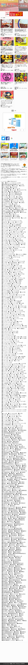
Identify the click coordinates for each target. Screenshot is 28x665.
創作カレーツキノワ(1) (21, 463)
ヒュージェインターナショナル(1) (10, 363)
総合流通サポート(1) (19, 589)
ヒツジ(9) (17, 360)
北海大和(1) (15, 468)
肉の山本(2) (22, 594)
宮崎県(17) (5, 510)
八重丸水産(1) (19, 461)
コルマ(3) (23, 292)
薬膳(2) (11, 602)
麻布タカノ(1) (20, 640)
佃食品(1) (16, 451)
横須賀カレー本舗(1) (7, 553)
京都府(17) (22, 447)
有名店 (18, 35)
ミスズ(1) (23, 397)
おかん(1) (11, 191)
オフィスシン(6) (6, 264)
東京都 (22, 35)
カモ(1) (10, 272)
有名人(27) (23, 542)
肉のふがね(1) (6, 594)
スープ (2, 53)
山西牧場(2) (22, 518)
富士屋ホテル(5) (6, 511)
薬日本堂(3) (20, 601)
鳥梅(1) (4, 637)
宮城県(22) (5, 508)
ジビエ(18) (11, 311)
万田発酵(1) (5, 428)
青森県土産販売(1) (14, 622)
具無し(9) (12, 462)
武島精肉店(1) (12, 554)
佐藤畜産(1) (5, 454)
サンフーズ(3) (15, 303)
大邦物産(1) (10, 500)
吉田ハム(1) (17, 479)
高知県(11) (23, 631)
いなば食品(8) (6, 190)
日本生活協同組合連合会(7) (18, 538)
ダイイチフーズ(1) (7, 332)
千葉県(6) (23, 472)
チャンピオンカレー (20, 52)
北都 (17, 88)
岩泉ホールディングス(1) (8, 522)
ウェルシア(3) (6, 244)
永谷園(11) (18, 557)
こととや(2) (12, 197)
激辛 (4, 17)
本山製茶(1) (5, 545)
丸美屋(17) (16, 441)
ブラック (25, 53)
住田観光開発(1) (6, 452)
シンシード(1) (6, 307)
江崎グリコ (4, 70)
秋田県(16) (19, 582)
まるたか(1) (23, 212)
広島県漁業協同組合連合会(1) (16, 529)
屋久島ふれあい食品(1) (8, 515)
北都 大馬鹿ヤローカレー (21, 83)
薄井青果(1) (13, 601)
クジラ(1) (19, 282)
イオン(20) (5, 240)
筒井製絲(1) (16, 585)
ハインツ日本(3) (19, 353)
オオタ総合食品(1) (13, 262)
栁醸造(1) (19, 549)
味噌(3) (4, 483)
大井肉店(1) (13, 491)
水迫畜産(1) (5, 557)
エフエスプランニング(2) (8, 253)
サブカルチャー (4, 107)
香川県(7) (19, 630)
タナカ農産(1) (21, 328)
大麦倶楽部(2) (15, 503)
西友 (3, 34)
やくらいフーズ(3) (7, 219)
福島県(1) (12, 581)
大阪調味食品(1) (6, 503)
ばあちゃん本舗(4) (7, 211)
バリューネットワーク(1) (8, 359)
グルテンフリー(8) (7, 289)
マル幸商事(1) (23, 395)
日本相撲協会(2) (6, 539)
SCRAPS (23, 663)
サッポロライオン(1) (17, 296)
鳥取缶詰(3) (12, 636)
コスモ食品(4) (16, 292)
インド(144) (5, 243)
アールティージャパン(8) (8, 239)
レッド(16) (5, 420)
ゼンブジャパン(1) (7, 325)
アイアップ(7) (19, 222)
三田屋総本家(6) (22, 430)
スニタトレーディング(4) (19, 315)
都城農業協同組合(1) (13, 613)
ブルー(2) (5, 378)
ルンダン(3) (12, 416)
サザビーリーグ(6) (7, 296)
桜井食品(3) (18, 550)
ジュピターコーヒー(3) (16, 313)
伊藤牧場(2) (18, 449)
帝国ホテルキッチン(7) (8, 528)
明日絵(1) (19, 540)
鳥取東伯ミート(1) (18, 634)
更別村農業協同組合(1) (14, 542)
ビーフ (9, 70)
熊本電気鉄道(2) (18, 570)
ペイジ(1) (13, 383)
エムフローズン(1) (16, 257)
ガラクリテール (5, 52)
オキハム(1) (21, 262)
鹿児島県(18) (16, 638)
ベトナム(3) (23, 381)
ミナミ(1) (12, 399)
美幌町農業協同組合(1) (18, 591)
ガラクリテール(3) (7, 276)
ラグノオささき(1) (13, 413)
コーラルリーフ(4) (14, 293)
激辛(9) (23, 568)
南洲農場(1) (12, 473)
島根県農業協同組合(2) (8, 524)
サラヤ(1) (13, 299)
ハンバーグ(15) (14, 357)
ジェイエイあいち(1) (7, 308)
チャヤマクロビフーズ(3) (8, 334)
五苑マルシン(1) (19, 445)
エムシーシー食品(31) (7, 255)
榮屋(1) (10, 552)
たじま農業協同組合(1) (8, 206)
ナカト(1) (24, 345)
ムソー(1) (5, 402)
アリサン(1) (16, 232)
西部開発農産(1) (6, 605)
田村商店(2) (17, 573)
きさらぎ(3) (5, 194)
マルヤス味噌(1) (14, 395)
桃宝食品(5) (11, 550)
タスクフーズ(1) (12, 328)
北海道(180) (22, 468)
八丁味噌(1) (5, 461)
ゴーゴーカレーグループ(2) (9, 294)
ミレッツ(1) (13, 401)
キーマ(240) (18, 281)
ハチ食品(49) (22, 356)
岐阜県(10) (5, 519)
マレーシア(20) (6, 397)
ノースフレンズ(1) (7, 352)
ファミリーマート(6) (7, 371)
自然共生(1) (12, 595)
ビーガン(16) (14, 367)
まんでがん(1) (13, 213)
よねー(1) (5, 222)
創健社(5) (19, 465)
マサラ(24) (14, 388)
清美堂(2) (12, 566)
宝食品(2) (19, 507)
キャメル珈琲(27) (19, 279)
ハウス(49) (5, 355)
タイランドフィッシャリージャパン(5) (18, 327)
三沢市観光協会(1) (13, 430)
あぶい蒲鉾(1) (6, 187)
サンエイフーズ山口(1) (8, 300)
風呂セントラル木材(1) (8, 626)
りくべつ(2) (11, 222)
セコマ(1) (20, 321)
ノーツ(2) (15, 352)
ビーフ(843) (5, 369)
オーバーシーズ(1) (18, 267)
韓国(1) (4, 624)
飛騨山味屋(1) (6, 627)
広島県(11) (5, 529)
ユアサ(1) (13, 408)
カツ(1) (4, 269)
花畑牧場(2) (5, 598)
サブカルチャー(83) (17, 297)
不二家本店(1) (18, 435)
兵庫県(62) (5, 462)
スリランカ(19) (6, 320)
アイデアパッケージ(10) (16, 223)
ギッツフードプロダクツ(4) (9, 282)
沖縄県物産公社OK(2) (7, 563)
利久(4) (17, 462)
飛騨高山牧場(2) (6, 629)
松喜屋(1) (13, 547)
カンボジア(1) (18, 275)
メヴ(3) (4, 405)
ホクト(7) (5, 384)
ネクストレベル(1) (7, 350)
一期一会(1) (11, 427)
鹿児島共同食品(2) (7, 638)
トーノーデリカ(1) (19, 342)
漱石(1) (11, 568)
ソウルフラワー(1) (17, 325)
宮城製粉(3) (12, 508)
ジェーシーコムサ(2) (18, 310)
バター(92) (21, 357)
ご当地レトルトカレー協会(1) (16, 199)
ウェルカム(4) (22, 243)
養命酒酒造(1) (6, 630)
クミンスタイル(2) (17, 283)
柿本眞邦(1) (12, 549)
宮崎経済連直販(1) (14, 510)
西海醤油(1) (24, 603)
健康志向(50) (16, 458)
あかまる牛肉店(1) (7, 185)
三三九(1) (20, 428)
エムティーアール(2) (18, 255)
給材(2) (11, 589)
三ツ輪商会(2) (13, 428)
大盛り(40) (22, 498)
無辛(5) (4, 570)
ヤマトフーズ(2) (23, 406)
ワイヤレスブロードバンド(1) (19, 423)
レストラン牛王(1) (17, 419)
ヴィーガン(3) (20, 426)
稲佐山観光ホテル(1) (7, 585)
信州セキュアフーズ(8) (8, 455)
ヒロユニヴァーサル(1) (18, 364)
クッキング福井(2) (7, 283)
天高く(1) (5, 504)
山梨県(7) (5, 518)
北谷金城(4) (17, 469)
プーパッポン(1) (6, 381)
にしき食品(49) (6, 209)
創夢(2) (24, 465)
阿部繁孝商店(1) (12, 620)
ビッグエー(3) (22, 366)
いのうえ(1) (13, 190)
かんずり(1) (5, 192)
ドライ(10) (5, 343)
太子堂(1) (11, 504)
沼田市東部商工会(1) (18, 563)
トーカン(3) (16, 341)
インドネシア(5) (13, 243)
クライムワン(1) (6, 285)
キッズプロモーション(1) (8, 278)
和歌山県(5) (21, 483)
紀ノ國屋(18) (23, 587)
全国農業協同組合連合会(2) (20, 459)
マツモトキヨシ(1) (14, 391)
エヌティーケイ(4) (18, 250)
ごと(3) (21, 198)
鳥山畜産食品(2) (20, 636)
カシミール (19, 53)
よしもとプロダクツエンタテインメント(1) (12, 220)
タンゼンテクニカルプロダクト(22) (10, 331)
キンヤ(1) (12, 281)
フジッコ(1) (5, 374)
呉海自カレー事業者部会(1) (9, 480)
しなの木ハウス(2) (7, 204)
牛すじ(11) (5, 571)
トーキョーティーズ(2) (8, 342)
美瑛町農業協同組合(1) (8, 592)
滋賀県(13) (5, 568)
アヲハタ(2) (5, 233)
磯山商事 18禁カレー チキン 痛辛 (7, 83)
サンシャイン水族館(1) (16, 301)
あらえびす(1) (14, 187)
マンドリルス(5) (15, 397)
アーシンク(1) (13, 236)
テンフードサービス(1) (8, 338)
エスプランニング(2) (7, 250)
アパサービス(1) (21, 229)
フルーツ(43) (5, 376)
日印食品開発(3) (13, 535)
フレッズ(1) (13, 376)
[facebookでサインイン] (7, 140)
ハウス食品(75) (13, 355)
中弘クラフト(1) (6, 438)
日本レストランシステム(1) (16, 536)
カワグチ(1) (21, 274)
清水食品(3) (5, 566)
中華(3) (20, 438)
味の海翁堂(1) (15, 482)
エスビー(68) (5, 248)
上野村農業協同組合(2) (8, 435)
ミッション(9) (17, 398)
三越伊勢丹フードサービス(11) (16, 431)
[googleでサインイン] (12, 140)
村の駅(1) (5, 546)
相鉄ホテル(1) (6, 575)
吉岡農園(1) (10, 479)
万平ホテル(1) (19, 427)
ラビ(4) (20, 413)
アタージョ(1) (18, 226)
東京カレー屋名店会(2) (14, 546)
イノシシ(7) (20, 241)
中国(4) (12, 437)
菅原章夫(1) (18, 599)
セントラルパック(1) (7, 324)
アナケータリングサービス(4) (9, 229)
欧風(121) (5, 554)
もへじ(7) (24, 218)
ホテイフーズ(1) (12, 384)
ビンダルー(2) (6, 367)
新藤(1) (20, 533)
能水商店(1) (5, 595)
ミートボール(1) (21, 401)
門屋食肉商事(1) (19, 619)
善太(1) (17, 484)
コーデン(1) (5, 293)
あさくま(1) (15, 185)
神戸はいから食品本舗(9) (16, 578)
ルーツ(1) (5, 417)
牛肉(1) (11, 571)
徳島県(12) (17, 531)
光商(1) (4, 459)
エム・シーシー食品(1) (8, 258)
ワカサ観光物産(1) (7, 424)
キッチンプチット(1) (20, 278)
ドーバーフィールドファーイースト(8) (11, 345)
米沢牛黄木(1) (6, 587)
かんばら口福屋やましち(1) (16, 192)
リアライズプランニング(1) (14, 414)
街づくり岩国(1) (18, 602)
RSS (14, 663)
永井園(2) (12, 557)
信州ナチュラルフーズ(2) (20, 455)
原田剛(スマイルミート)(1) (19, 476)
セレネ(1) (16, 322)
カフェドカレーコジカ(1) (15, 271)
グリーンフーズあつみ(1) (21, 288)
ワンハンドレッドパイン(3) (9, 426)
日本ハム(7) (5, 536)
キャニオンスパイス (20, 34)
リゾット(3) (5, 416)
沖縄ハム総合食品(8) (16, 559)
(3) (3, 183)
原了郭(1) (9, 476)
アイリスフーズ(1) (7, 225)
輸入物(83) (5, 610)
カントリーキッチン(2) (8, 275)
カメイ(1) (5, 272)
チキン (6, 34)
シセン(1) (5, 306)
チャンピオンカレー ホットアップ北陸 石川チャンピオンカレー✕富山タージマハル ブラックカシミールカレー (21, 50)
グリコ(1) (17, 286)
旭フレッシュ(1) (6, 540)
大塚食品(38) (24, 494)
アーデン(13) (21, 236)
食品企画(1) (14, 629)
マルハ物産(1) (6, 395)
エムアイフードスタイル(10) (9, 254)
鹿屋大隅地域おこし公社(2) (9, 640)
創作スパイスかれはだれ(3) (9, 465)
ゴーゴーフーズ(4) (21, 294)
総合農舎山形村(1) (7, 591)
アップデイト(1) (22, 227)
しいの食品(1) (15, 202)
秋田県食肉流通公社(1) (8, 584)
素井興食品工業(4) (14, 588)
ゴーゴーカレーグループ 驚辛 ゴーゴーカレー (21, 66)
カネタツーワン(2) (19, 269)
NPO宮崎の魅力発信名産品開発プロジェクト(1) (13, 184)
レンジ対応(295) (19, 420)
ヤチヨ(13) (5, 406)
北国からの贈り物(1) (16, 466)
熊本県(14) (10, 570)
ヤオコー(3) (17, 405)
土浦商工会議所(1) (7, 490)
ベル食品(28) (5, 383)
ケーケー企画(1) (6, 290)
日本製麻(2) (14, 539)
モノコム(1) (10, 405)
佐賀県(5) (21, 454)
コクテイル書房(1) (7, 292)
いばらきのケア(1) (22, 190)
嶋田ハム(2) (17, 525)
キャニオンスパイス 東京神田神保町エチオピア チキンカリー (21, 30)
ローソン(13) (16, 421)
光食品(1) (10, 459)
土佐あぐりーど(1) (17, 489)
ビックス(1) (14, 366)
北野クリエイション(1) (8, 470)
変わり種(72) (5, 491)
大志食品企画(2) (6, 497)
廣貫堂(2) (5, 531)
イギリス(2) (12, 240)
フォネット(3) (6, 373)
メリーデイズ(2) (14, 404)
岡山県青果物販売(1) (20, 519)
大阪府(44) (18, 501)
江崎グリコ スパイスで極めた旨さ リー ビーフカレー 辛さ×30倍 (7, 66)
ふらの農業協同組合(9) (8, 212)
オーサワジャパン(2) (7, 267)
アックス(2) (5, 227)
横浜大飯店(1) (17, 552)
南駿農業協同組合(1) (18, 475)
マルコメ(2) (23, 392)
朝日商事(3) (20, 543)
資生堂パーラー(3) (7, 608)
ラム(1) (4, 414)
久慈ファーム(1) (6, 444)
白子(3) (11, 574)
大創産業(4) (19, 493)
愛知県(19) (5, 532)
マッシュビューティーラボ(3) (18, 390)
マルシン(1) (5, 394)
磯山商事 (4, 88)
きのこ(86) (5, 195)
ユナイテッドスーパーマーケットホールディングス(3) (14, 409)
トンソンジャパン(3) (7, 341)
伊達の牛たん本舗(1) (7, 451)
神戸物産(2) (5, 580)
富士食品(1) (22, 511)
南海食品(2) (19, 473)
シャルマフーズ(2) (13, 306)
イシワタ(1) (5, 241)
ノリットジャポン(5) (17, 350)
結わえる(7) (5, 589)
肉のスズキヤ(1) (14, 594)
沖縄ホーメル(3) (6, 560)
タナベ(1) (5, 329)
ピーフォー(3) (22, 370)
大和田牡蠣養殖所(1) (7, 494)
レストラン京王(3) (7, 419)
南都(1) (10, 475)
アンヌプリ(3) (6, 234)
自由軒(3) (19, 595)
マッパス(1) (5, 391)
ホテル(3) (20, 384)
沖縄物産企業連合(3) (7, 561)
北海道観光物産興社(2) (8, 469)
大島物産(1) (5, 496)
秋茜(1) (16, 584)
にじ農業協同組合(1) (16, 209)
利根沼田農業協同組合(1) (8, 463)
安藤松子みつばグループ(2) (9, 507)
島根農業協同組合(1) (19, 524)
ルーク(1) (19, 416)
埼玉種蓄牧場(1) (23, 490)
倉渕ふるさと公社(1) (7, 458)
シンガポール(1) (22, 306)
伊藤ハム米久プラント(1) (8, 449)
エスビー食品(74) (14, 248)
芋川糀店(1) (13, 596)
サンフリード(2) (6, 303)
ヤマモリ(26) (5, 408)
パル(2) (11, 360)
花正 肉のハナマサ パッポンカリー (4, 150)
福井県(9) (24, 580)
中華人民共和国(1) (7, 440)
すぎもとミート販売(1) (8, 205)
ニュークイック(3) (7, 349)
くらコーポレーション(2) (15, 195)
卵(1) (4, 476)
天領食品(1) (22, 503)
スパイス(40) (5, 317)
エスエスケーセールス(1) (19, 247)
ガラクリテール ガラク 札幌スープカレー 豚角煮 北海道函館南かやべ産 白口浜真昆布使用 (7, 49)
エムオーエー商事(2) (21, 254)
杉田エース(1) (20, 545)
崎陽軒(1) (11, 525)
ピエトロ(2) (12, 369)
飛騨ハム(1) (17, 626)
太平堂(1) (17, 504)
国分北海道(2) (17, 487)
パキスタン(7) (19, 359)
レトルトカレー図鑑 (7, 663)
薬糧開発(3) (5, 602)
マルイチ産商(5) (15, 392)
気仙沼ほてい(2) (18, 556)
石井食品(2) (20, 575)
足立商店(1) (22, 608)
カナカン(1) (10, 269)
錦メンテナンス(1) (7, 617)
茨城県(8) (12, 599)
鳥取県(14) (5, 636)
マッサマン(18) (6, 390)
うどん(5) (5, 191)
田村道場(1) (5, 574)
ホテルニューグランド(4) (8, 385)
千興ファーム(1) (15, 472)
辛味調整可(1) (19, 610)
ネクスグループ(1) (17, 349)
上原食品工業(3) (15, 434)
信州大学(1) (12, 456)
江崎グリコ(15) (6, 559)
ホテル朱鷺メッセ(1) (20, 385)
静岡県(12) (20, 623)
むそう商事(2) (17, 216)
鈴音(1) (4, 616)
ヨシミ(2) (5, 413)
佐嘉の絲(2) (23, 452)
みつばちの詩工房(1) (7, 215)
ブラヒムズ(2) (24, 377)
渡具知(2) (18, 566)
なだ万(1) (12, 208)
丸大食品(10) (22, 440)
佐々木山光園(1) (15, 452)
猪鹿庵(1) (22, 571)
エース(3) (5, 262)
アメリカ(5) (5, 230)
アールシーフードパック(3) (20, 237)
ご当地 (5, 53)
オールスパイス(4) (7, 268)
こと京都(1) (19, 197)
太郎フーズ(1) (6, 505)
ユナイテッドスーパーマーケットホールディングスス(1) (13, 412)
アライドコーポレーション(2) (16, 230)
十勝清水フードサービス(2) (21, 470)
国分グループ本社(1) (7, 487)
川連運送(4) (13, 526)
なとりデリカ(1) (19, 208)
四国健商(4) (13, 486)
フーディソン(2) (21, 376)
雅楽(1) (19, 620)
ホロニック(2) (6, 387)
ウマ (20, 88)
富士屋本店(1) (15, 511)
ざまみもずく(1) (6, 202)
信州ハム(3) (5, 456)
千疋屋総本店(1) (6, 472)
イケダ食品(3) (20, 240)
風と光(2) (14, 624)
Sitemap (18, 663)
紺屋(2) (21, 588)
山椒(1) (10, 518)
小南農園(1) (23, 512)
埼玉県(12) (15, 490)
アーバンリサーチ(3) (7, 237)
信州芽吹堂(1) (20, 456)
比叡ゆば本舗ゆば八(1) (8, 556)
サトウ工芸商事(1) (7, 297)
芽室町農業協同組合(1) (15, 598)
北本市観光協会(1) (7, 468)
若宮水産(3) (5, 599)
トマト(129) (23, 338)
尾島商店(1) (22, 514)
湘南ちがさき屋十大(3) (8, 567)
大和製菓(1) (16, 494)
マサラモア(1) (22, 388)
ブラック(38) (16, 377)
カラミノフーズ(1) (18, 272)
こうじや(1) (5, 197)
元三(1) (23, 458)
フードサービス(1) (7, 377)
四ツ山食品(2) (6, 486)
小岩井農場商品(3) (7, 514)
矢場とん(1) (13, 575)
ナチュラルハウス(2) (18, 346)
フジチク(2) (23, 373)
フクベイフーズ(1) (15, 373)
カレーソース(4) (13, 274)
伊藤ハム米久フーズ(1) (21, 448)
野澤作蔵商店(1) (6, 615)
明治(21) (4, 542)
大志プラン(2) (18, 496)
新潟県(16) (14, 533)
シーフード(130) (22, 307)
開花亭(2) (5, 620)
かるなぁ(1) (17, 191)
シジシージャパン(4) (17, 304)
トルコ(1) (15, 339)
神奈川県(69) (5, 578)
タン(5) (10, 329)
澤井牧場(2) (17, 568)
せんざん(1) (17, 205)
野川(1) (21, 613)
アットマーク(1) (13, 227)
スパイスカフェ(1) (15, 317)
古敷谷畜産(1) (19, 477)
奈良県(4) (13, 505)
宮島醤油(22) (19, 508)
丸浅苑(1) (10, 441)
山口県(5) (17, 515)
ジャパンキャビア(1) (20, 311)
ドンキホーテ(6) (13, 343)
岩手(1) (4, 521)
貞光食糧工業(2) (22, 606)
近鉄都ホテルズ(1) (21, 612)
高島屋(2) (17, 631)
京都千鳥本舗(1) (14, 447)
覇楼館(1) (14, 605)
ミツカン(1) (5, 399)
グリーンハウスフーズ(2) (8, 288)
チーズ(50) (17, 336)
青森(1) (25, 620)
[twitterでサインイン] (3, 140)
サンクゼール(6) (18, 300)
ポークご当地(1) (6, 388)
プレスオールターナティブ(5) (16, 380)
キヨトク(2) (5, 281)
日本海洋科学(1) (6, 538)
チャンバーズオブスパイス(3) (9, 335)
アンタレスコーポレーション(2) (17, 233)
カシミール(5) (22, 268)
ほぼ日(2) (17, 212)
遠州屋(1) (5, 613)
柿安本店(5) (5, 549)
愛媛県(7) (24, 531)
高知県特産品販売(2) (7, 633)
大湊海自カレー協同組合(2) (18, 497)
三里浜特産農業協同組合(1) (9, 433)
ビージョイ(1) (22, 367)
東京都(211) (23, 546)
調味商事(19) (21, 605)
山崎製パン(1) (6, 517)
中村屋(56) (14, 438)
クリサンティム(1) (16, 285)
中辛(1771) (15, 440)
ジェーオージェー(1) (7, 310)
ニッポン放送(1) (16, 348)
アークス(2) (5, 236)
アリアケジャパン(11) (7, 232)
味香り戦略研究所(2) (12, 483)
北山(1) (24, 466)
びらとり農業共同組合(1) (18, 211)
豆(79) (4, 606)
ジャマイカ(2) (6, 313)
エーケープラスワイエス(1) (19, 261)
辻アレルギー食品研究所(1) (9, 612)
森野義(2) (5, 552)
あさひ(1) (22, 185)
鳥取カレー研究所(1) (7, 634)
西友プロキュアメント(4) (14, 603)
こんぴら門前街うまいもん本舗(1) (10, 198)
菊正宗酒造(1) (6, 601)
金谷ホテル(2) (15, 615)
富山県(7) (5, 512)
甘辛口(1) (11, 573)
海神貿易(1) (13, 564)
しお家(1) (22, 202)
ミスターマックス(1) (7, 398)
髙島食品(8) (16, 633)
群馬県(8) (17, 592)
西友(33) (4, 603)
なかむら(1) (5, 208)
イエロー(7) (18, 239)
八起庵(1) (12, 461)
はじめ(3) (25, 209)
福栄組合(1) (18, 581)
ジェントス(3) (17, 308)
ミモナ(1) (18, 399)
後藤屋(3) (11, 531)
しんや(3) (15, 204)
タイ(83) (25, 325)
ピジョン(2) (19, 369)
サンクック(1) (6, 301)
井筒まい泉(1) (6, 447)
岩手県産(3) (17, 521)
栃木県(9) (5, 550)
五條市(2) (12, 445)
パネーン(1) (5, 360)
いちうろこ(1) (17, 188)
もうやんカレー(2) (7, 218)
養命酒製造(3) (22, 629)
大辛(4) (4, 500)
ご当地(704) (5, 199)
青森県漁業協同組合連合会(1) (9, 623)
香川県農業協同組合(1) (8, 631)
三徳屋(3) (5, 430)
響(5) (9, 624)
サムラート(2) (6, 299)
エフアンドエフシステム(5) (9, 251)
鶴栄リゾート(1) (20, 637)
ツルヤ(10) (24, 336)
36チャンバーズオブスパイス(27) (13, 183)
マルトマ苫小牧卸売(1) (15, 394)
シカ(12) (22, 303)
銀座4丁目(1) (11, 616)
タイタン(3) (5, 327)
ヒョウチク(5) (23, 363)
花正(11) (19, 596)
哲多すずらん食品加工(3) (8, 484)
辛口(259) (12, 610)
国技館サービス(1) (7, 489)
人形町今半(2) (6, 448)
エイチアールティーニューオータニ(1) (11, 246)
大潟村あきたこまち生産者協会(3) (10, 498)
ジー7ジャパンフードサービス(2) (10, 314)
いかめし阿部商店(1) (7, 188)
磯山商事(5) (12, 577)
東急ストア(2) (6, 547)
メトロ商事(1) (6, 404)
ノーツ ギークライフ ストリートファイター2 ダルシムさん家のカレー (7, 102)
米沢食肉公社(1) (14, 587)
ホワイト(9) (13, 387)
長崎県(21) (5, 619)
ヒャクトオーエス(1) (7, 362)
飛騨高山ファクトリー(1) (16, 627)
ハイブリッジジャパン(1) (8, 353)
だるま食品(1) (18, 206)
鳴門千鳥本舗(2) (11, 637)
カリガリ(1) (5, 274)
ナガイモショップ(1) (7, 346)
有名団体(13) (5, 543)
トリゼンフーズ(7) (7, 339)
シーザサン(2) (14, 307)
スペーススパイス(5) (18, 318)
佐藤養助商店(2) (13, 454)
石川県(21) (5, 577)
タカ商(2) (5, 328)
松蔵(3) (18, 547)
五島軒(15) (5, 445)
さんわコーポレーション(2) (18, 201)
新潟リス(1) (19, 532)
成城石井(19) (12, 532)
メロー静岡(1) (23, 404)
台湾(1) (4, 479)
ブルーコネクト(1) (13, 378)
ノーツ (3, 106)
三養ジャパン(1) (6, 434)
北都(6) (23, 469)
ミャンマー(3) (6, 401)
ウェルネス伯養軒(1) (15, 244)
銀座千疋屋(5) (19, 616)
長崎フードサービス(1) (18, 617)
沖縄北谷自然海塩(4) (16, 560)
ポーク (11, 52)
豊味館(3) (15, 606)
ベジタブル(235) (15, 381)
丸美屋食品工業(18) (7, 442)
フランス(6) (12, 374)
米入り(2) (23, 585)
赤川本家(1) (15, 608)
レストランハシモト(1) (14, 417)
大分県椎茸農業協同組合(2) (9, 493)
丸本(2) (4, 441)
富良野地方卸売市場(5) (14, 512)
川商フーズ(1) (6, 526)
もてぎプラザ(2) (16, 218)
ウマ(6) (23, 244)
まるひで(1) (5, 213)
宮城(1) (24, 507)
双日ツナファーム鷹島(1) (8, 477)
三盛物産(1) (5, 431)
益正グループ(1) (18, 574)
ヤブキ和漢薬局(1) (14, 406)
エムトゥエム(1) (6, 257)
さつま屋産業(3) (6, 201)
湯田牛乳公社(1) (18, 567)
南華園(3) (5, 475)
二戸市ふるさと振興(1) (17, 444)
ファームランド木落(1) (19, 371)
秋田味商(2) (12, 582)
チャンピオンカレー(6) (8, 336)
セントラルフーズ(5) (18, 324)
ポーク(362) (20, 387)
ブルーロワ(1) (22, 378)
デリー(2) (17, 338)
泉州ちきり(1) (6, 564)
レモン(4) (12, 420)
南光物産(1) (5, 473)
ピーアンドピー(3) (13, 370)
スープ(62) (14, 320)
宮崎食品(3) (22, 510)
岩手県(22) (10, 521)
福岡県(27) (5, 581)
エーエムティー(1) (7, 261)
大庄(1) (11, 496)
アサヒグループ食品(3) (8, 226)
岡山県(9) (12, 519)
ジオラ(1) (5, 311)
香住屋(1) (13, 630)
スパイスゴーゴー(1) (7, 318)
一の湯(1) (5, 427)
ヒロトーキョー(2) (7, 364)
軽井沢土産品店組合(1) (15, 609)
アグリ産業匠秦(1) (17, 225)
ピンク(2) (5, 370)
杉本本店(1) (12, 545)
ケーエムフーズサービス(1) (19, 289)
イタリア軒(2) (13, 241)
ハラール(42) (5, 357)
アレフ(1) (24, 232)
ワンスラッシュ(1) (17, 424)
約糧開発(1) (5, 588)
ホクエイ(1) (19, 383)
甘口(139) (5, 573)
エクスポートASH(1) (7, 247)
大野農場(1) (17, 500)
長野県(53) (12, 619)
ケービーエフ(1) (15, 290)
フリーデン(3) (20, 374)
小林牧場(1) (15, 514)
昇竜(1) (13, 540)
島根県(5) (18, 522)
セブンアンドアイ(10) (7, 322)
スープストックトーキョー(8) (9, 321)
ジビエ (25, 88)
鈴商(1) (21, 615)
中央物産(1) (18, 437)
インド (10, 106)
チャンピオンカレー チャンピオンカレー (14, 159)
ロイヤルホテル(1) (7, 421)
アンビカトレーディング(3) (17, 234)
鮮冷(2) (22, 633)
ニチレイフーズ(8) (7, 348)
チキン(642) (15, 332)
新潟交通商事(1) (6, 533)
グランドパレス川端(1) (8, 286)
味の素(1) (22, 482)
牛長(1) (16, 571)
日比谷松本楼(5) (22, 539)
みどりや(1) (16, 215)
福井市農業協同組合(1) (15, 580)
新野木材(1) (5, 535)
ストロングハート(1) (7, 315)
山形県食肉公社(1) (22, 517)
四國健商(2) (20, 486)
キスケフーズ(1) (16, 276)
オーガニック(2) (18, 265)
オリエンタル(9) (15, 264)
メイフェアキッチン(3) (14, 402)
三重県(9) (19, 433)
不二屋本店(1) (6, 437)
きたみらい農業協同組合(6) (16, 194)
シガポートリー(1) (7, 304)
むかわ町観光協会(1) (7, 216)
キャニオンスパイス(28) (8, 279)
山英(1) (15, 518)
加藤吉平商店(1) (6, 466)
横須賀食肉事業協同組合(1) (20, 553)
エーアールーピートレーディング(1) (11, 260)
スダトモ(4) (21, 314)
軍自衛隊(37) (5, 609)
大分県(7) (20, 491)
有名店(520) (13, 543)
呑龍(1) (18, 480)
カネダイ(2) (5, 271)
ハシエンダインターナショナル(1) (10, 356)
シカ (22, 88)
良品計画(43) (5, 596)
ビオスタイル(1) (6, 366)
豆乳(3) (9, 606)
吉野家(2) (25, 479)
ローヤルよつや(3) (7, 423)
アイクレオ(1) (6, 223)
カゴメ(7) (15, 268)
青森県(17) (5, 622)
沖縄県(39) (16, 561)
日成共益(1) (21, 535)
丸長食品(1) (16, 442)
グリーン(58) (24, 286)
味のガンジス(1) (6, 482)
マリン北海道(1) (6, 392)
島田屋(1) (5, 525)
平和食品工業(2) (18, 528)
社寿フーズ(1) (20, 577)
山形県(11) (13, 517)
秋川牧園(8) (5, 582)
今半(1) (12, 448)
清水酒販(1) (20, 564)
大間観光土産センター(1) (8, 501)
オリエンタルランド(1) (8, 265)
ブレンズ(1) (5, 380)
